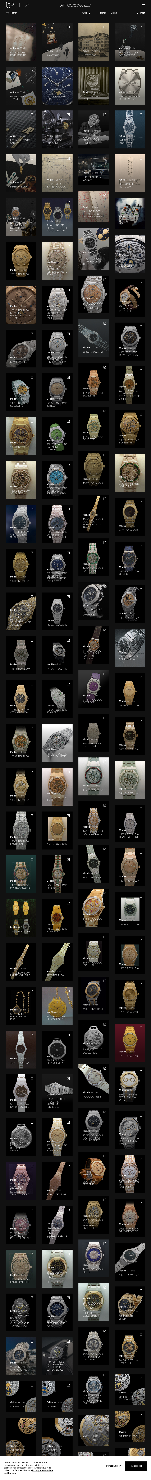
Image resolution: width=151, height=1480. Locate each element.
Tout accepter (136, 1466)
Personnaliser (113, 1466)
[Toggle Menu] (142, 4)
